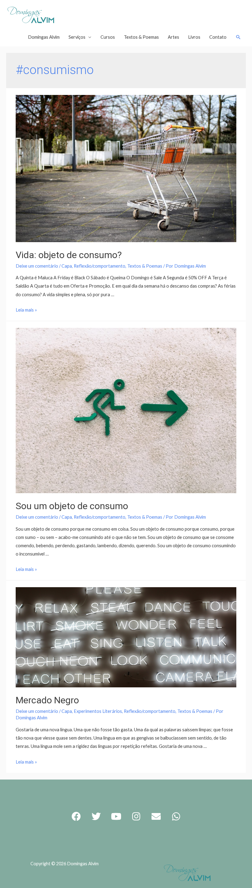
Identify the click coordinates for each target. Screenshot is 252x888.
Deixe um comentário (37, 266)
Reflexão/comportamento (99, 266)
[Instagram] (136, 816)
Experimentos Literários (98, 711)
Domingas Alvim (44, 37)
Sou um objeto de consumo (72, 506)
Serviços (77, 37)
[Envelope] (156, 816)
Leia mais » (26, 309)
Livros (194, 37)
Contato (217, 37)
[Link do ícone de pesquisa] (238, 37)
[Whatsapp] (176, 816)
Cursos (107, 37)
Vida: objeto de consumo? (69, 255)
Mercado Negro (47, 700)
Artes (173, 37)
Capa (66, 266)
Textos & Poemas (141, 37)
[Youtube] (116, 816)
